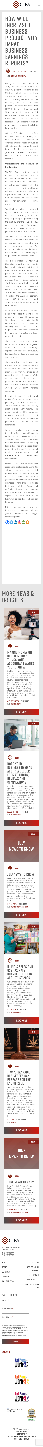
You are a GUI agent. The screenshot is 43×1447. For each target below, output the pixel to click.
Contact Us (34, 1262)
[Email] (23, 522)
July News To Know (20, 874)
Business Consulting (18, 76)
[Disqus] (21, 550)
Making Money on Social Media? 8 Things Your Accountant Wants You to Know (20, 659)
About (4, 1267)
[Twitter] (11, 522)
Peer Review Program (21, 1439)
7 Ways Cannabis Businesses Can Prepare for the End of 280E (19, 1077)
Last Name (7, 1317)
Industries (7, 1276)
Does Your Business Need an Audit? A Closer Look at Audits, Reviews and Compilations (19, 773)
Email (4, 1300)
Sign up (15, 1341)
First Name (7, 1309)
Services (6, 1272)
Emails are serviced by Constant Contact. (15, 1335)
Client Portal (33, 1280)
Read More (21, 712)
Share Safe (34, 1275)
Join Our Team (8, 1281)
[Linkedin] (15, 522)
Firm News (25, 907)
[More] (27, 522)
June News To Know (21, 1182)
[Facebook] (7, 522)
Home (4, 1262)
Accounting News (16, 704)
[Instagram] (19, 522)
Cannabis (13, 1122)
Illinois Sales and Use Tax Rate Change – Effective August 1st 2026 (20, 972)
